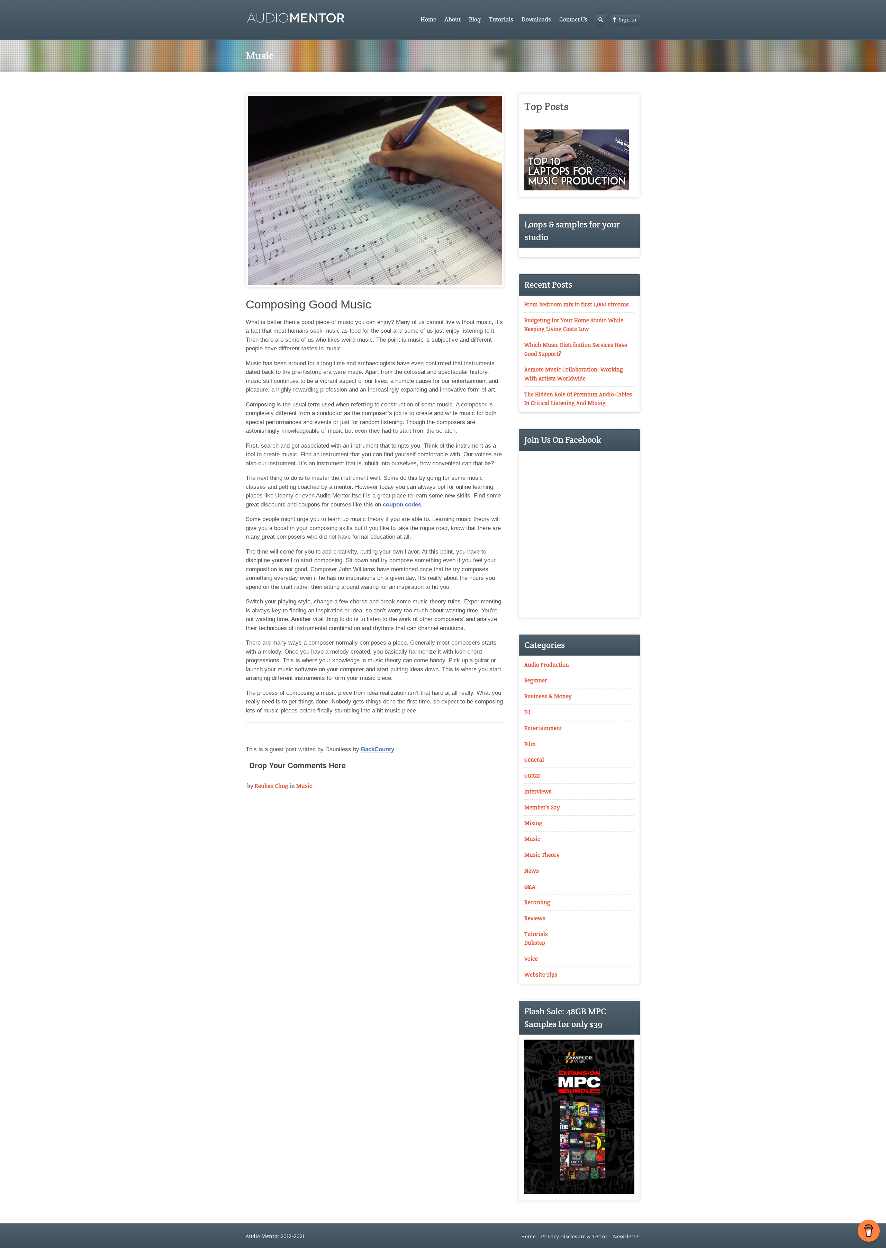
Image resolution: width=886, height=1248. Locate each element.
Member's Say (542, 807)
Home (428, 19)
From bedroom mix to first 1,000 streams (576, 304)
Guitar (532, 775)
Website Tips (540, 974)
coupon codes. (402, 504)
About (452, 19)
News (531, 870)
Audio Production (546, 664)
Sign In (627, 19)
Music (304, 786)
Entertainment (543, 728)
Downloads (536, 19)
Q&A (529, 886)
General (534, 759)
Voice (531, 958)
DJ (527, 712)
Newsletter (626, 1236)
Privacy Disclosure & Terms (574, 1236)
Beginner (535, 680)
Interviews (538, 791)
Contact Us (573, 19)
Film (530, 744)
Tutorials (501, 19)
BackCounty (377, 749)
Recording (537, 902)
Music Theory (542, 855)
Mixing (533, 823)
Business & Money (548, 696)
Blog (475, 19)
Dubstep (534, 942)
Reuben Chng (271, 786)
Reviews (534, 918)
